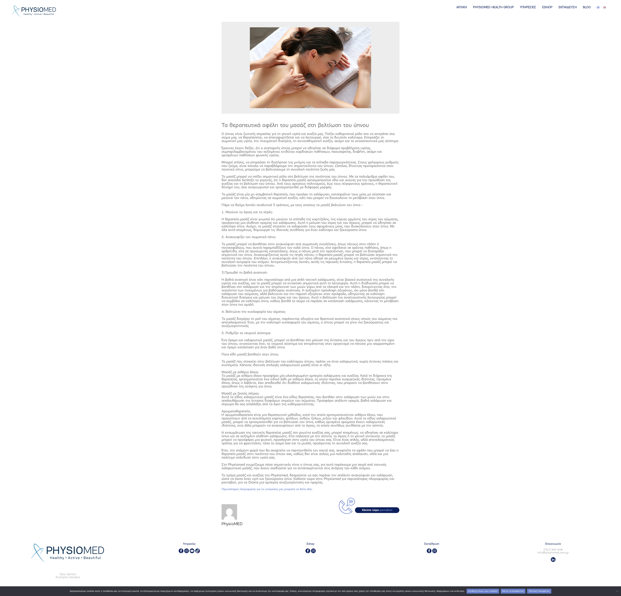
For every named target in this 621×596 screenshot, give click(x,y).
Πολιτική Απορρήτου (539, 591)
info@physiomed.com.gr (553, 552)
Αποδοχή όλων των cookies (482, 591)
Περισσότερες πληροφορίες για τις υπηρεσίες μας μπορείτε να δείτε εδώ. (267, 489)
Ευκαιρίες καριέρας (68, 577)
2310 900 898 (553, 549)
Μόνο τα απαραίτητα (513, 591)
